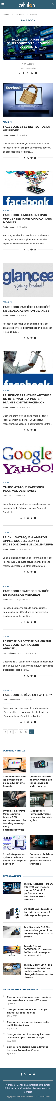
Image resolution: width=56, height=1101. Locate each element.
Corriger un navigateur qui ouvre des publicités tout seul (28, 1024)
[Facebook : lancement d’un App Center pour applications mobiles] (28, 188)
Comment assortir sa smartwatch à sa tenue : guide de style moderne (41, 781)
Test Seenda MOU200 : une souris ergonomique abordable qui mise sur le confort (38, 932)
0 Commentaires (29, 68)
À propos (10, 1085)
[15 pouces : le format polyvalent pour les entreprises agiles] (41, 799)
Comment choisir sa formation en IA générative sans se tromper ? (41, 859)
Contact (28, 1091)
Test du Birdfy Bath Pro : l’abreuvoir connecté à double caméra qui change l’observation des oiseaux (38, 971)
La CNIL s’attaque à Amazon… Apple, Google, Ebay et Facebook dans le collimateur (28, 541)
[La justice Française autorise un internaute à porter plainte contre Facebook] (28, 368)
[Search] (53, 4)
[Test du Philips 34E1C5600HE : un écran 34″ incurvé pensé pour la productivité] (12, 950)
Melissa (9, 599)
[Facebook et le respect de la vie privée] (28, 100)
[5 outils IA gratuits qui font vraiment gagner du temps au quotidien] (14, 842)
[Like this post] (19, 73)
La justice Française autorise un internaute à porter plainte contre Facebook (27, 399)
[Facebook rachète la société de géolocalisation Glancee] (28, 280)
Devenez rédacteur (42, 1088)
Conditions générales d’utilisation (33, 1085)
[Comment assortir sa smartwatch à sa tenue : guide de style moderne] (41, 765)
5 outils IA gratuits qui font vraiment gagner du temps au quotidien (14, 859)
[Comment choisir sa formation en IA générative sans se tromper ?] (41, 842)
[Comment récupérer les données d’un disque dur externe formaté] (14, 765)
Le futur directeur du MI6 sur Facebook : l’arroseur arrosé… (27, 645)
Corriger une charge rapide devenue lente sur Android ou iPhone (27, 1048)
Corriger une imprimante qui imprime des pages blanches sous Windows (29, 999)
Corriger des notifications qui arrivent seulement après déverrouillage (29, 1036)
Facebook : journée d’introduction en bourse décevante (28, 43)
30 (26, 731)
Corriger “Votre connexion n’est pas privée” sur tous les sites (27, 1011)
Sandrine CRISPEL (14, 653)
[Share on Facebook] (24, 73)
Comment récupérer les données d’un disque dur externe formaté (14, 781)
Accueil (6, 14)
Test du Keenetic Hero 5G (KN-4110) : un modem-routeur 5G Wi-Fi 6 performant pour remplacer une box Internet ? (38, 891)
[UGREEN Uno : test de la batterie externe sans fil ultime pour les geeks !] (12, 913)
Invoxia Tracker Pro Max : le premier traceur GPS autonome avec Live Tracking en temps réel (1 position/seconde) (14, 820)
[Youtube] (34, 1074)
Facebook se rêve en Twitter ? (27, 695)
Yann (8, 496)
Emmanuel (10, 135)
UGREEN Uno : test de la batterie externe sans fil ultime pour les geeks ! (38, 912)
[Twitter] (25, 1074)
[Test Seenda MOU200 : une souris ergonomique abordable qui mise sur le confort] (12, 932)
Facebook (20, 14)
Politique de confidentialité (17, 1088)
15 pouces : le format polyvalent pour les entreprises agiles (41, 815)
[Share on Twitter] (27, 73)
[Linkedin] (30, 1074)
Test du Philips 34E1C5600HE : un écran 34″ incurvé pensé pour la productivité (38, 951)
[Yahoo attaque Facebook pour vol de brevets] (28, 460)
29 (21, 731)
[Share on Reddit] (32, 73)
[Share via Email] (36, 73)
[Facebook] (21, 1074)
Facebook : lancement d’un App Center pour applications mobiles (27, 218)
